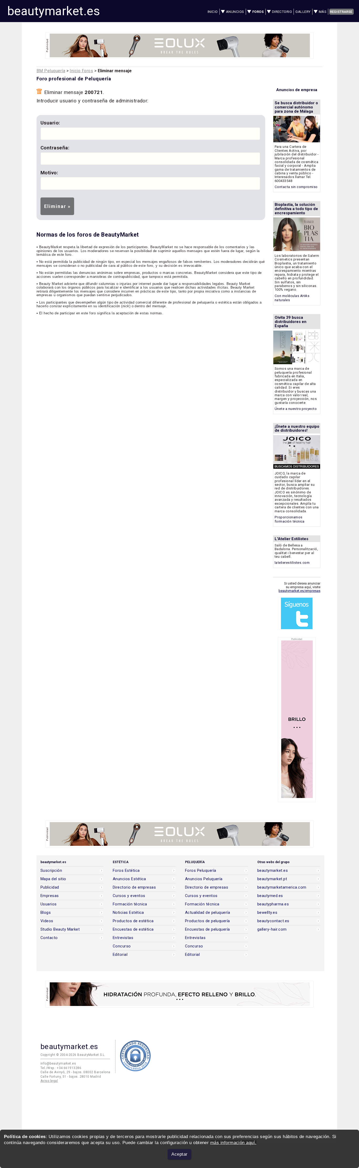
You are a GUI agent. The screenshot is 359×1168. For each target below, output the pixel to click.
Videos (46, 921)
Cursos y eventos (129, 896)
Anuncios (235, 12)
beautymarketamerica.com (281, 887)
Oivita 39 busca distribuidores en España (290, 321)
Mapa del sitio (53, 879)
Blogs (45, 913)
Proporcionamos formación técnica (290, 519)
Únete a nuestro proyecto (296, 409)
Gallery (302, 12)
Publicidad (49, 887)
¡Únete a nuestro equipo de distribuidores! (297, 428)
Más (322, 12)
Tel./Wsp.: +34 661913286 (60, 1068)
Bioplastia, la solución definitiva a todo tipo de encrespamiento (296, 208)
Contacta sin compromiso (296, 187)
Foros (258, 12)
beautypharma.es (273, 904)
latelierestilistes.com (292, 563)
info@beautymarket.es (58, 1063)
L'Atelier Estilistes (291, 538)
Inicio (213, 12)
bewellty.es (267, 913)
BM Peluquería (51, 70)
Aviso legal (49, 1081)
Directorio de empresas (134, 887)
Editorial (120, 955)
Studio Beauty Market (60, 929)
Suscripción (51, 871)
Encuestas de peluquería (207, 929)
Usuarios (48, 904)
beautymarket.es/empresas (299, 591)
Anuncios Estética (129, 879)
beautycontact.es (273, 921)
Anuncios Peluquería (204, 879)
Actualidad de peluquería (207, 913)
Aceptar (179, 1154)
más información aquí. (233, 1142)
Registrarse (341, 12)
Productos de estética (133, 921)
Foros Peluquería (200, 871)
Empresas (49, 896)
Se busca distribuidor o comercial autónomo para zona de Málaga (296, 107)
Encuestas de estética (133, 929)
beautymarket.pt (272, 879)
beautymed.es (270, 896)
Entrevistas (123, 938)
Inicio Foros (81, 70)
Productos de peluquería (207, 921)
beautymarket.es (53, 11)
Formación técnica (130, 904)
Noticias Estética (128, 913)
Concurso (122, 946)
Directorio (282, 12)
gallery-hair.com (271, 929)
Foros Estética (126, 871)
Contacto (49, 938)
